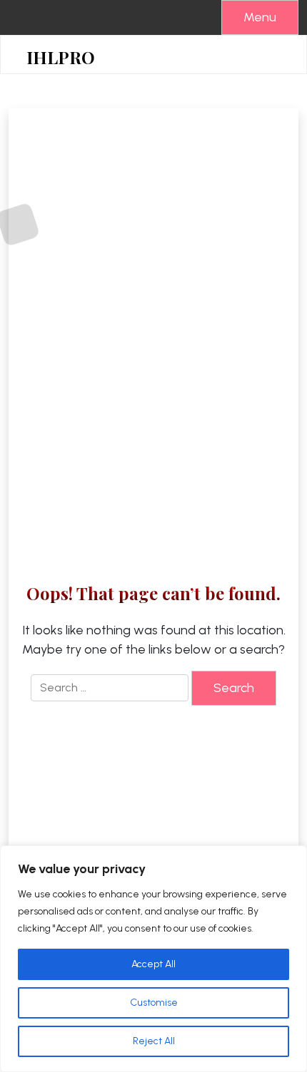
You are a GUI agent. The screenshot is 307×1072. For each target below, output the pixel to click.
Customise (154, 1002)
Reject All (154, 1041)
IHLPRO (60, 57)
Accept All (153, 964)
